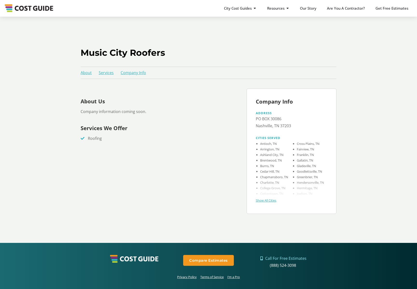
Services (106, 72)
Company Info (133, 72)
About (86, 72)
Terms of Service (212, 277)
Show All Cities (266, 200)
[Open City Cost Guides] (255, 8)
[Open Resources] (287, 8)
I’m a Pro (233, 277)
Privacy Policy (187, 277)
